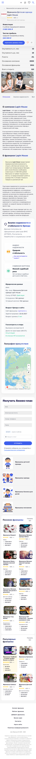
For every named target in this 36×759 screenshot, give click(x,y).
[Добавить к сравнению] (31, 42)
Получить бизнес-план (14, 43)
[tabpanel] (18, 159)
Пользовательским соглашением (14, 450)
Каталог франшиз (18, 708)
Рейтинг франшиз (18, 711)
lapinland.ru (22, 311)
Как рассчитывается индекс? (20, 257)
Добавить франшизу (18, 714)
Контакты (18, 721)
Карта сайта (18, 724)
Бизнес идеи (18, 718)
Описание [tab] (6, 97)
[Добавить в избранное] (27, 42)
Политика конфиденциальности (18, 727)
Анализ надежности (21, 97)
